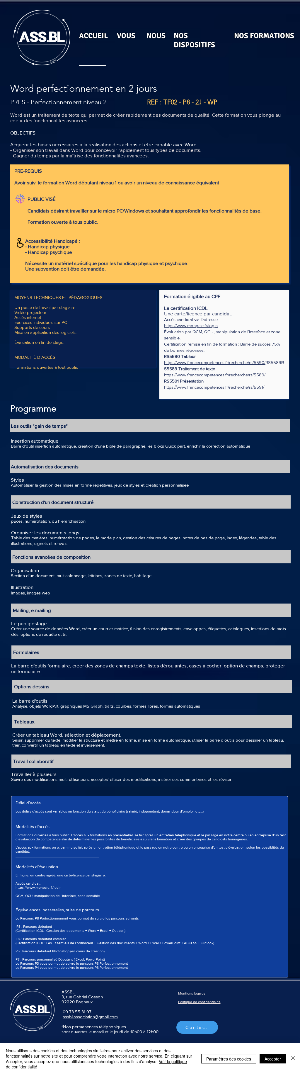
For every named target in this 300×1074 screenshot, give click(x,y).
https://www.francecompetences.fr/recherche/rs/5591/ (214, 387)
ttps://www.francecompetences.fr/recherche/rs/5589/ (215, 374)
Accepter (273, 1059)
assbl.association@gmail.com (90, 1016)
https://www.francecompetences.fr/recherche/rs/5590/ (214, 362)
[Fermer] (292, 1058)
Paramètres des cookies (228, 1059)
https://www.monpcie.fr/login (191, 325)
